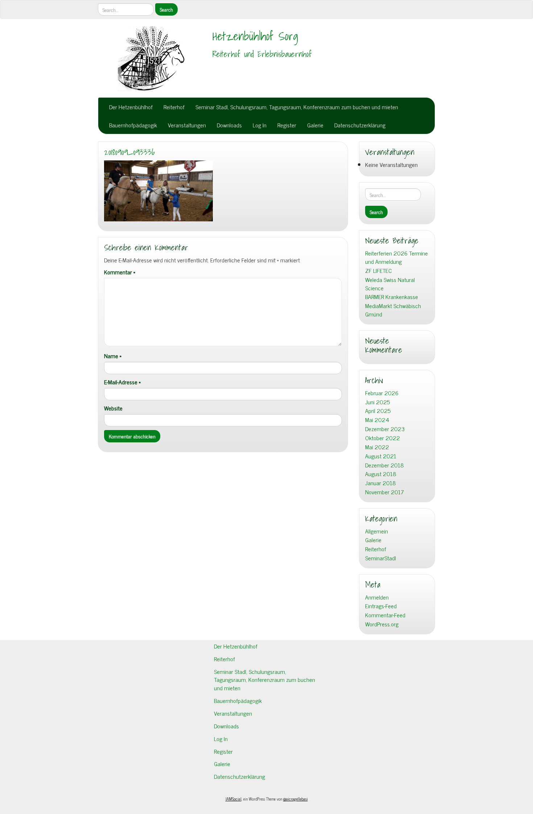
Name (112, 356)
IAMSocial (233, 798)
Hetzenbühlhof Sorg (255, 35)
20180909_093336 (129, 152)
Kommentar (119, 272)
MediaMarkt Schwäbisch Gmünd (393, 310)
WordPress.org (381, 624)
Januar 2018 (380, 483)
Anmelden (377, 597)
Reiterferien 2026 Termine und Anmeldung (396, 257)
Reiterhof (174, 106)
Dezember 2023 (385, 429)
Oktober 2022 (382, 438)
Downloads (229, 125)
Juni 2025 (377, 402)
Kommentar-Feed (385, 615)
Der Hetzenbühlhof (131, 106)
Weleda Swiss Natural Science (390, 283)
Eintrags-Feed (381, 606)
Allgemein (376, 531)
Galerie (315, 125)
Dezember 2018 (384, 465)
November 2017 (384, 492)
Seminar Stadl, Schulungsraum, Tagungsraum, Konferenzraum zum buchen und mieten (296, 106)
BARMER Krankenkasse (391, 297)
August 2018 (380, 474)
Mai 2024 (377, 420)
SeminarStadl (380, 558)
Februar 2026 (381, 393)
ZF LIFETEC (378, 270)
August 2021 (380, 456)
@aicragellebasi (295, 798)
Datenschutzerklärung (359, 125)
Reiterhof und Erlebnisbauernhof (262, 54)
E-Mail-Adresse (122, 382)
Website (113, 408)
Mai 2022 (377, 447)
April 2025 (378, 410)
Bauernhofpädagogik (133, 125)
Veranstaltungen (187, 125)
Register (286, 125)
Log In (259, 125)
